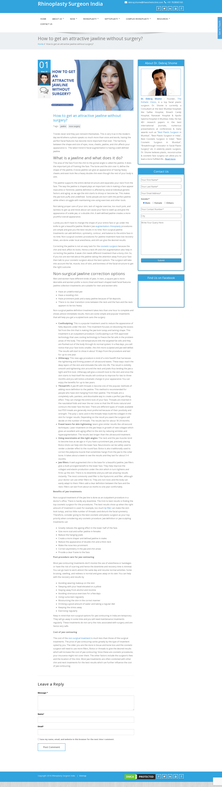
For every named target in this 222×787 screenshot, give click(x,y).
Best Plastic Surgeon (168, 132)
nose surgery (74, 126)
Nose (72, 19)
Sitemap (82, 775)
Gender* (145, 199)
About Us (57, 19)
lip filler (107, 508)
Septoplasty (111, 19)
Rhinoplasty (90, 19)
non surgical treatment (79, 638)
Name (41, 714)
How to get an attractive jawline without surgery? (70, 44)
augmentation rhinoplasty (108, 226)
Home (43, 19)
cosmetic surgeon (109, 246)
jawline (63, 126)
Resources (162, 19)
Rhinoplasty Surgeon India (70, 3)
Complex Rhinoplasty (137, 19)
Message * (43, 693)
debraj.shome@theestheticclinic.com (145, 2)
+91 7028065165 (175, 2)
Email (41, 726)
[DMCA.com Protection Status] (140, 776)
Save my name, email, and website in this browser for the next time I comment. (77, 739)
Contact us (46, 24)
